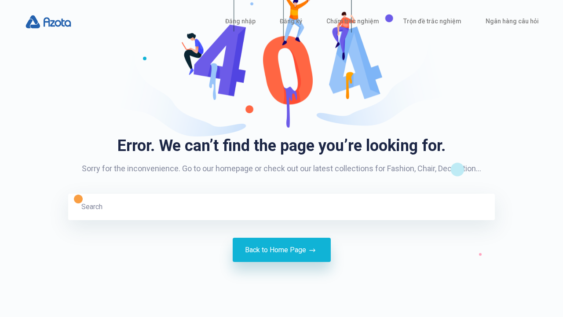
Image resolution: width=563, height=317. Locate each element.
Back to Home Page (275, 250)
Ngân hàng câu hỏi (512, 21)
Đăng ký (291, 21)
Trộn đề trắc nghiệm (432, 21)
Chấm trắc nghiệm (352, 21)
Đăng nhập (240, 21)
